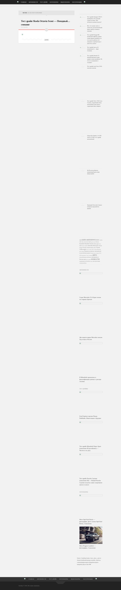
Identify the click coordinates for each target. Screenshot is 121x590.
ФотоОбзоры (54, 2)
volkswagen (82, 249)
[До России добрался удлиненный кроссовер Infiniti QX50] (82, 185)
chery (83, 241)
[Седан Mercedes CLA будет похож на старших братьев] (90, 283)
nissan (100, 245)
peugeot (80, 247)
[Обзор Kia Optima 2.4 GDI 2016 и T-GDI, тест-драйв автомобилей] (82, 151)
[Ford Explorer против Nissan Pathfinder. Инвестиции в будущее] (90, 402)
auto (84, 239)
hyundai (81, 243)
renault (88, 247)
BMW (97, 240)
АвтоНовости (33, 2)
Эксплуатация (77, 2)
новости (95, 259)
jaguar (97, 243)
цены (91, 261)
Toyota (98, 247)
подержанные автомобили (84, 261)
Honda (97, 241)
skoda (91, 247)
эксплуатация (96, 261)
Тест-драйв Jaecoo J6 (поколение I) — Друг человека (93, 49)
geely (92, 241)
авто (95, 255)
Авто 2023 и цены (92, 249)
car (80, 242)
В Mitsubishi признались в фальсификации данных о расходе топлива (90, 379)
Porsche (84, 247)
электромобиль (82, 263)
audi (80, 240)
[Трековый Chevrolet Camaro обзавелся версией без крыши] (82, 220)
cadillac (101, 240)
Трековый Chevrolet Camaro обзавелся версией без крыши (94, 206)
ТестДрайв (24, 27)
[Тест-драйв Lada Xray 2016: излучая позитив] (82, 81)
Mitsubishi (95, 245)
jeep (100, 243)
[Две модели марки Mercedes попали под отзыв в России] (90, 318)
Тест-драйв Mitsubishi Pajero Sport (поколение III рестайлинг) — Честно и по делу (90, 448)
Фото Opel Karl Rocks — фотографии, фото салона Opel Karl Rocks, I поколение (90, 521)
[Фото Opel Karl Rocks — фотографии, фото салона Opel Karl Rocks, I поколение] (90, 506)
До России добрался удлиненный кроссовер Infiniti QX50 (93, 172)
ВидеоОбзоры (65, 2)
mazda (86, 245)
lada (80, 245)
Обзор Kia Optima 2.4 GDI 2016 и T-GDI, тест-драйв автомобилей (94, 137)
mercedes (90, 245)
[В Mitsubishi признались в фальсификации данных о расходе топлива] (90, 358)
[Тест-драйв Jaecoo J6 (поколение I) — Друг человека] (82, 49)
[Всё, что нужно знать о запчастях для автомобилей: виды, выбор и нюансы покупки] (82, 28)
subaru (94, 247)
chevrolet (86, 241)
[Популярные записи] (91, 12)
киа (85, 259)
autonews (91, 239)
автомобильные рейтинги (85, 257)
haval (94, 241)
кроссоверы (88, 259)
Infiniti (95, 243)
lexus (83, 245)
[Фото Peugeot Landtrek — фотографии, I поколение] (90, 535)
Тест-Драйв (43, 2)
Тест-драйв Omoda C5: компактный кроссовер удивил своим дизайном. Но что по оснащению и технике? (94, 59)
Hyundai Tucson (89, 243)
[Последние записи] (83, 12)
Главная (23, 2)
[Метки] (98, 12)
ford (90, 241)
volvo (88, 249)
